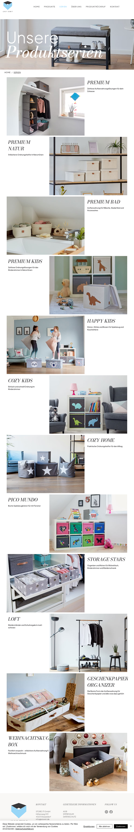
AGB (65, 811)
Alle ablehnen (104, 826)
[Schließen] (130, 826)
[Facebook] (111, 811)
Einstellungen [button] (89, 826)
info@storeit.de (42, 819)
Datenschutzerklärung (24, 828)
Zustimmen (120, 826)
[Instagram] (106, 811)
